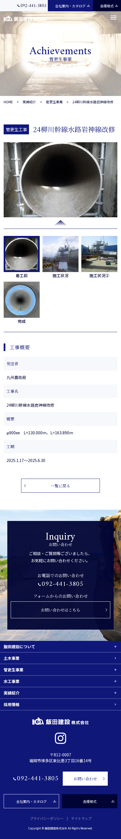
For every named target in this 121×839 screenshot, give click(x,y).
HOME (8, 101)
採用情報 (11, 704)
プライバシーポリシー (47, 818)
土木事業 (11, 658)
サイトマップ (81, 818)
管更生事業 (54, 101)
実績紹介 (29, 101)
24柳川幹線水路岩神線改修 (92, 101)
